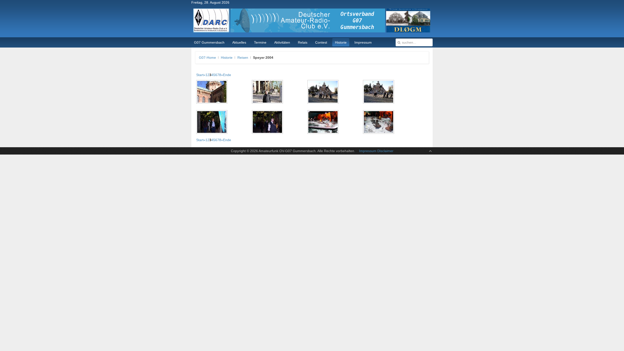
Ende (227, 75)
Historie (227, 57)
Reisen (242, 57)
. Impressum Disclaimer (373, 151)
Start (200, 75)
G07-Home (207, 57)
